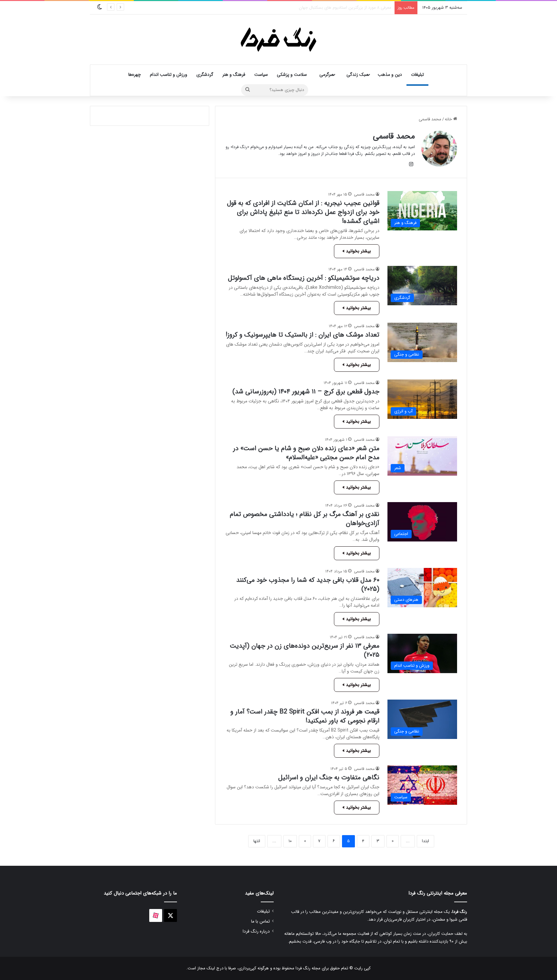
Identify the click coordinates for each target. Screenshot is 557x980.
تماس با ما (260, 921)
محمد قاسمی (394, 136)
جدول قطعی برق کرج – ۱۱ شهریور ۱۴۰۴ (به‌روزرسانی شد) (305, 392)
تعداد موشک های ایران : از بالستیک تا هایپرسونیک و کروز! (302, 335)
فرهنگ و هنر (233, 74)
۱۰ (290, 841)
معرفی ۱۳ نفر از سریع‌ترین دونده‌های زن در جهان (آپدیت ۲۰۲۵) (304, 650)
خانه (449, 119)
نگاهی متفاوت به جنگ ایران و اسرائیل (328, 778)
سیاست (261, 74)
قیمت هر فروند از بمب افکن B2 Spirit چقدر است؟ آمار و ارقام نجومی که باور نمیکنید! (304, 716)
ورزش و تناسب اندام (168, 74)
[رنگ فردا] (278, 39)
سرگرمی (326, 74)
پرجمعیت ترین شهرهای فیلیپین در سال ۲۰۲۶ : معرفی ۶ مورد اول (335, 7)
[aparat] (155, 915)
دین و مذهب (390, 74)
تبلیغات (417, 74)
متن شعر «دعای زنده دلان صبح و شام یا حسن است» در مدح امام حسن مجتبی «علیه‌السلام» (306, 452)
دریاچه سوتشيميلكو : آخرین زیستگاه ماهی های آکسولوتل (303, 278)
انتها (256, 841)
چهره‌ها (134, 74)
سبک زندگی (357, 74)
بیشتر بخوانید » (356, 251)
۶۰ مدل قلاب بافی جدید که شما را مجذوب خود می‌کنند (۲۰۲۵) (307, 584)
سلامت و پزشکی (292, 74)
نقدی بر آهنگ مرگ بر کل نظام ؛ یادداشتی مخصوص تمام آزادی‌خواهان (304, 518)
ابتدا (425, 841)
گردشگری (204, 74)
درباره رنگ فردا (256, 931)
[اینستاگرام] (411, 164)
